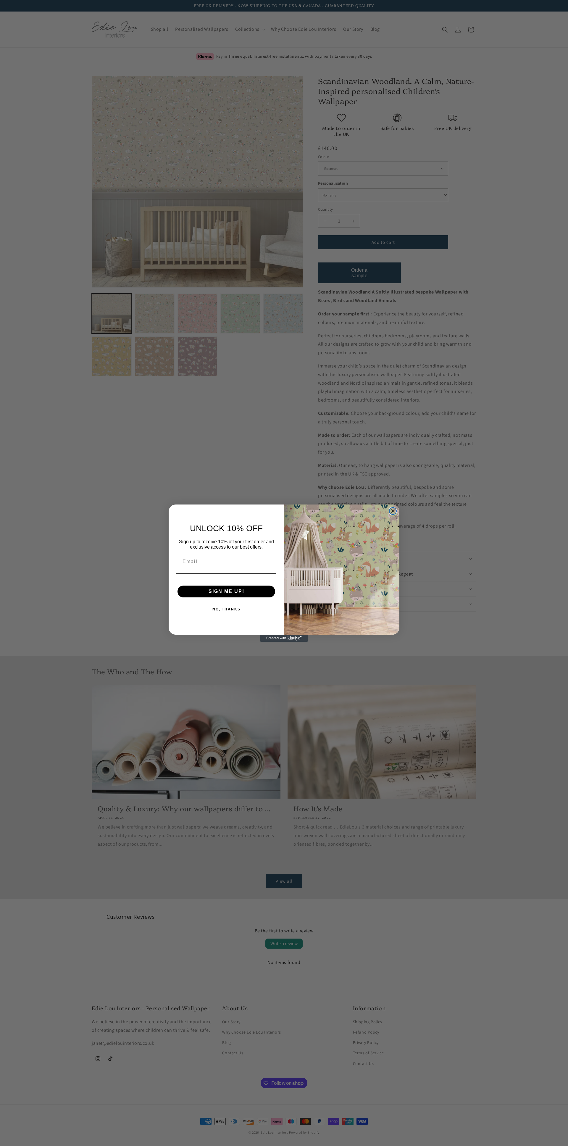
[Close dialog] (392, 511)
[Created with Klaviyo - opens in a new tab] (284, 638)
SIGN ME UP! (226, 591)
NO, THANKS (226, 609)
